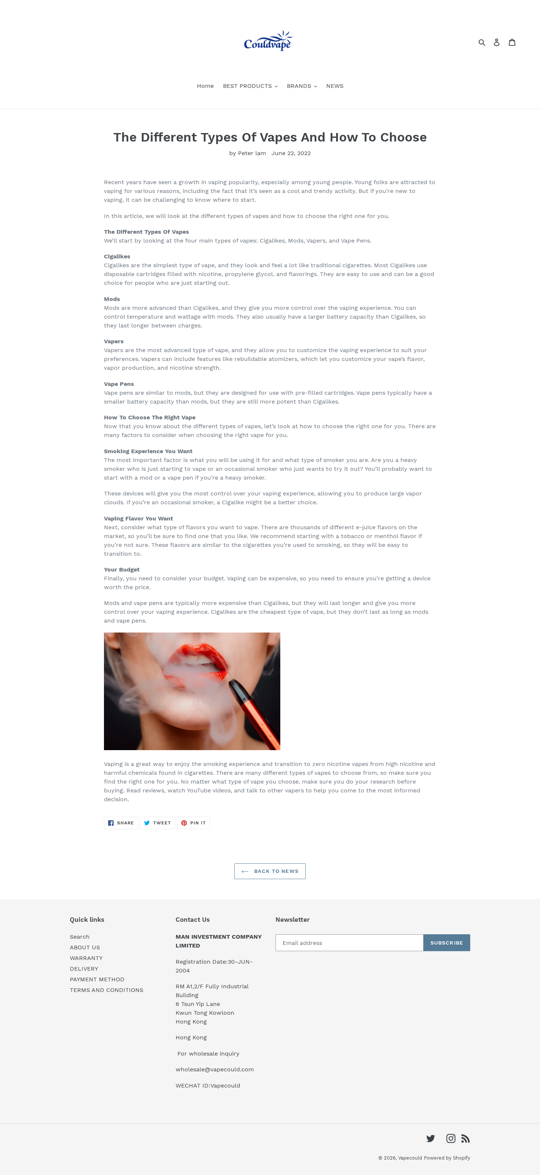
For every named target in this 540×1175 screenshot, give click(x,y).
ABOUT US (85, 947)
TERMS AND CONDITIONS (106, 989)
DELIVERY (84, 968)
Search (80, 936)
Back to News (275, 871)
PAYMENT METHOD (97, 979)
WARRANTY (86, 957)
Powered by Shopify (447, 1158)
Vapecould (410, 1158)
